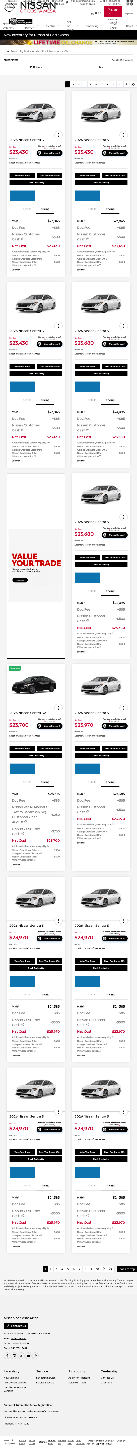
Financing (76, 1371)
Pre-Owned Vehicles (15, 1382)
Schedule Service (45, 1377)
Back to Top (127, 1269)
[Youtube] (28, 1355)
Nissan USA (70, 1442)
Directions (106, 1382)
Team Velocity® (106, 1440)
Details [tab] (27, 209)
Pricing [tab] (45, 209)
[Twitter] (21, 1355)
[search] (99, 13)
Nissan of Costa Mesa (9, 1442)
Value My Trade (77, 1382)
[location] (96, 13)
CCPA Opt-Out (80, 1442)
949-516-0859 (21, 1343)
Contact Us (18, 1326)
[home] (93, 13)
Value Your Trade (22, 175)
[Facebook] (7, 1355)
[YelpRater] (35, 1355)
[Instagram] (14, 1355)
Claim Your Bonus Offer (49, 175)
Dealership (109, 1371)
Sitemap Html (52, 1442)
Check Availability (36, 182)
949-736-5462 (19, 1348)
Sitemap (43, 1441)
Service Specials (45, 1382)
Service (42, 1371)
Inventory (12, 1371)
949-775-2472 (18, 1338)
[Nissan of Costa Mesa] (32, 7)
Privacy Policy (22, 1442)
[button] (58, 135)
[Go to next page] (126, 84)
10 (120, 84)
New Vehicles (11, 1377)
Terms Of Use (32, 1442)
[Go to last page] (133, 84)
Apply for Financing (79, 1377)
